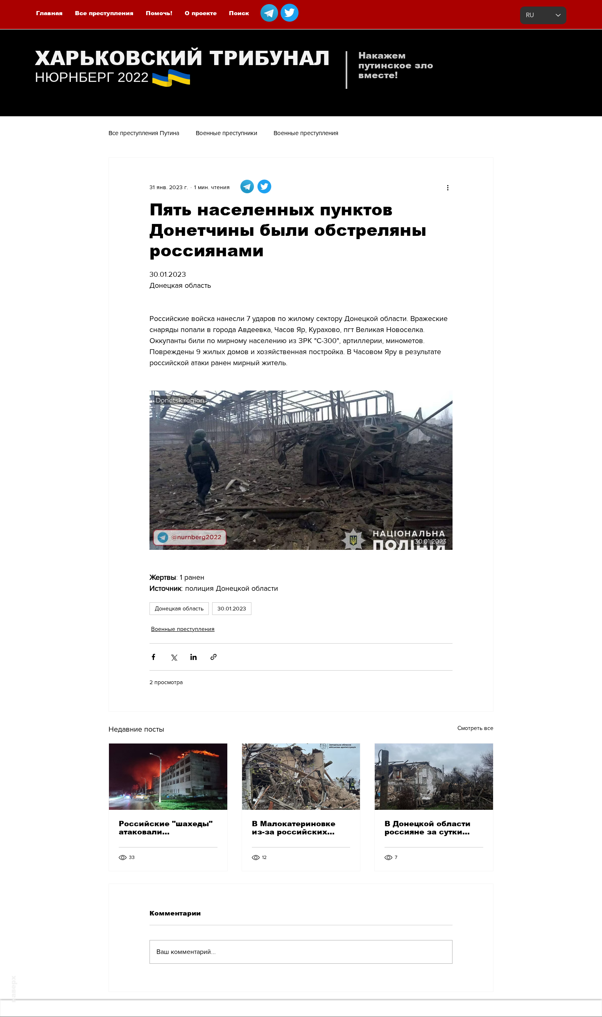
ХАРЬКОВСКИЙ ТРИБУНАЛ (182, 58)
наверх (13, 989)
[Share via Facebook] (153, 657)
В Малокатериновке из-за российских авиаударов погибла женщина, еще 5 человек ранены (294, 828)
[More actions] (448, 187)
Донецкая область (179, 608)
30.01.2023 (231, 608)
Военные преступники (226, 132)
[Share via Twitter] (173, 657)
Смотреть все (475, 728)
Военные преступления (306, 132)
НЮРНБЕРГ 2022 (92, 77)
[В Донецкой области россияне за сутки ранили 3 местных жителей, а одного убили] (434, 777)
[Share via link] (213, 657)
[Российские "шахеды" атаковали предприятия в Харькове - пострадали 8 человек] (168, 777)
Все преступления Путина (144, 132)
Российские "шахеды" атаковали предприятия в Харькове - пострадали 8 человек (166, 828)
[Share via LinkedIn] (193, 657)
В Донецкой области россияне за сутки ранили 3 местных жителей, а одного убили (428, 828)
